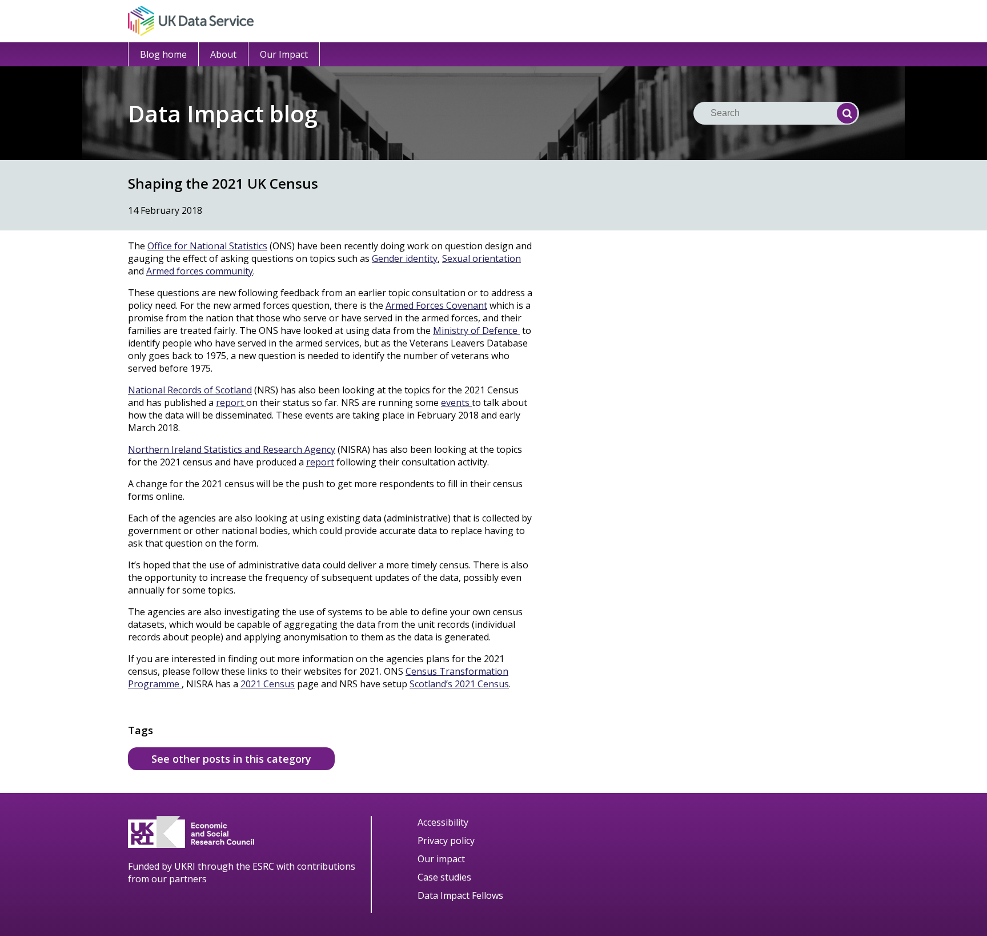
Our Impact (284, 54)
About (223, 54)
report (231, 402)
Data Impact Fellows (460, 895)
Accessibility (443, 822)
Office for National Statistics (207, 246)
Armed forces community (199, 271)
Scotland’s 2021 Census (459, 684)
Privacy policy (446, 840)
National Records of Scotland (190, 390)
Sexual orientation (481, 258)
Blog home (163, 54)
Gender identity (405, 258)
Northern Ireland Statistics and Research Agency (231, 449)
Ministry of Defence (476, 330)
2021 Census (267, 684)
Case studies (444, 877)
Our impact (441, 859)
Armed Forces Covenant (436, 305)
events (456, 402)
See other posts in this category (231, 759)
